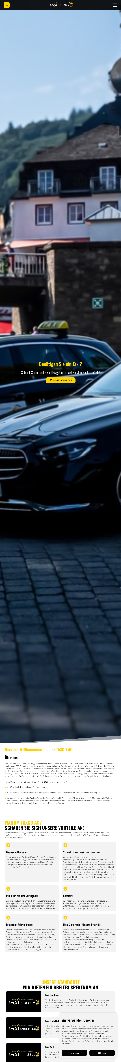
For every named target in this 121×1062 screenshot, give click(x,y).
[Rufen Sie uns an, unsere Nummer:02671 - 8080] (7, 5)
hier (64, 776)
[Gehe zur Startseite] (61, 5)
